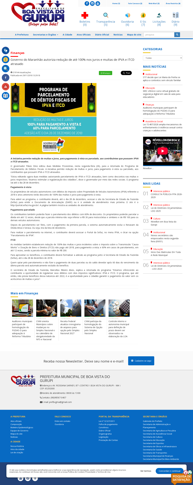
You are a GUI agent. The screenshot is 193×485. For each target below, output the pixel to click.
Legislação (103, 437)
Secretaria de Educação (154, 440)
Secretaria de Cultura (152, 437)
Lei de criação (17, 452)
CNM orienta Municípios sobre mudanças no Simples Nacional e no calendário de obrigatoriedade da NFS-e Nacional (45, 330)
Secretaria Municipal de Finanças (158, 456)
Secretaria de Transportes (155, 452)
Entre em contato (62, 421)
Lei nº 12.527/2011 (107, 421)
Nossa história (17, 446)
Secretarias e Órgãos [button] (45, 34)
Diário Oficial (102, 34)
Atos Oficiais (84, 34)
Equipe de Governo (19, 430)
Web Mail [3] (154, 3)
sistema (94, 224)
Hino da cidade (17, 449)
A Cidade (67, 34)
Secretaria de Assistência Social (157, 433)
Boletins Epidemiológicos (22, 427)
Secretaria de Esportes (153, 443)
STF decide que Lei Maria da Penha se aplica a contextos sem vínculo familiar (162, 79)
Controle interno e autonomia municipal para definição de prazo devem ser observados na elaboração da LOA (119, 329)
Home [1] (116, 3)
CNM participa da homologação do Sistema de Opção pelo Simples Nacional (93, 327)
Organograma (105, 433)
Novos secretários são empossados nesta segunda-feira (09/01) (165, 238)
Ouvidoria (59, 424)
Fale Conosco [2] (135, 3)
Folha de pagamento (108, 424)
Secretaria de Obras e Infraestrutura (160, 446)
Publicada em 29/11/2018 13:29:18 (25, 75)
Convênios (104, 427)
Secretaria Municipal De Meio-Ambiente (161, 459)
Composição (16, 424)
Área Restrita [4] (173, 3)
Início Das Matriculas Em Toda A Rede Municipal (166, 254)
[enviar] (177, 34)
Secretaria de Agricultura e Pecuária (159, 430)
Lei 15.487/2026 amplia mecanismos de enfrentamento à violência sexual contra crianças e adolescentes (162, 127)
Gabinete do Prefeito (152, 421)
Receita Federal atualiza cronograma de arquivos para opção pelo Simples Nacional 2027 (70, 327)
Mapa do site (134, 34)
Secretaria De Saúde (152, 449)
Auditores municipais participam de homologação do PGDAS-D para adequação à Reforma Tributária (22, 329)
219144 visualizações (21, 72)
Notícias (118, 34)
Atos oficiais (16, 421)
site (99, 199)
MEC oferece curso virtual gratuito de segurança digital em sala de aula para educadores (161, 94)
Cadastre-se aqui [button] (143, 360)
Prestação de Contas (108, 440)
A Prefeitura (21, 34)
